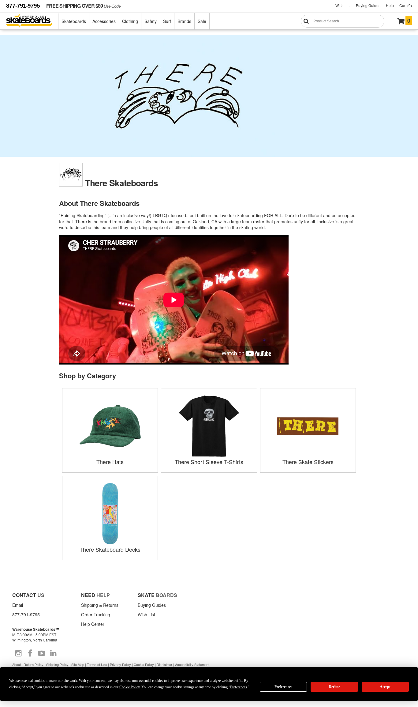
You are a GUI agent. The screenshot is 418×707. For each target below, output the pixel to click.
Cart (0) (405, 5)
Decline (334, 687)
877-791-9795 (23, 5)
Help (390, 5)
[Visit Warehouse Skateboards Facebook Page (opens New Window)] (30, 653)
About (16, 664)
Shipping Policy (57, 664)
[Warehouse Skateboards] (32, 21)
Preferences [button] (238, 687)
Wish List (342, 5)
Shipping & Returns (99, 605)
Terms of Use (97, 664)
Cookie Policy (144, 664)
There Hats (110, 462)
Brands (184, 21)
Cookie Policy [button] (129, 687)
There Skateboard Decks (110, 549)
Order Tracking (95, 614)
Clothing (130, 21)
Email (17, 605)
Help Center (92, 624)
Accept (385, 687)
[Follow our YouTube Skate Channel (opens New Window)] (41, 653)
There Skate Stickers (308, 462)
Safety (150, 21)
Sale (202, 21)
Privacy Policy (120, 664)
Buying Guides (368, 5)
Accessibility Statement (192, 664)
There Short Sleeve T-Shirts (209, 462)
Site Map (77, 664)
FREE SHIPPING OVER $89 (83, 5)
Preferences (283, 687)
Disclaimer (164, 664)
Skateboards (74, 21)
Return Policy (33, 664)
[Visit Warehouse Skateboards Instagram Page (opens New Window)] (18, 653)
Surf (167, 21)
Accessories (104, 21)
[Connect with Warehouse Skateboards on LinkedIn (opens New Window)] (53, 653)
